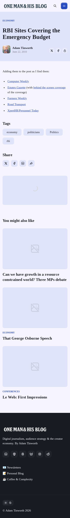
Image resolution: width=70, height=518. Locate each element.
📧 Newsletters (12, 467)
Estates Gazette (16, 87)
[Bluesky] (31, 454)
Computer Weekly (18, 81)
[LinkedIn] (23, 163)
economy (9, 20)
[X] (51, 50)
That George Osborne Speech (27, 338)
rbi (8, 141)
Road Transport (16, 104)
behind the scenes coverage (49, 87)
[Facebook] (58, 50)
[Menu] (64, 6)
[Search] (55, 6)
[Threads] (23, 454)
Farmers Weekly (17, 98)
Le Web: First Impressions (25, 397)
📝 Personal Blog (13, 473)
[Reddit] (48, 454)
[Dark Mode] (8, 503)
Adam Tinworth (22, 48)
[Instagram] (39, 454)
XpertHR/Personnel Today (23, 110)
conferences (11, 391)
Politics (54, 132)
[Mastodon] (14, 454)
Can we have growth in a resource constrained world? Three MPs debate (35, 277)
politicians (34, 132)
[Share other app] (64, 50)
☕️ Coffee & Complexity (18, 479)
